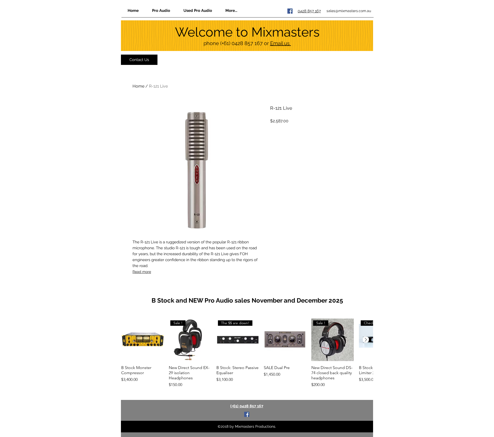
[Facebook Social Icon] (290, 11)
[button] (231, 10)
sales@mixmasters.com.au (349, 11)
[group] (247, 353)
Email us (280, 43)
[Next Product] (366, 340)
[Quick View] (142, 340)
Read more (142, 272)
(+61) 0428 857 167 (241, 43)
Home (138, 86)
